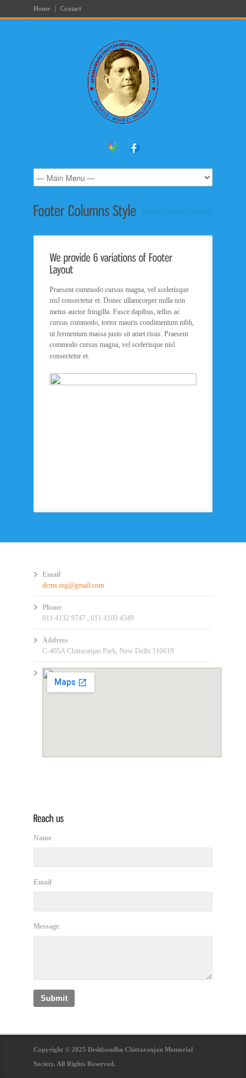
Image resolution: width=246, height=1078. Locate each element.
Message (46, 926)
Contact (70, 8)
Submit (54, 998)
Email (42, 882)
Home (41, 8)
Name (42, 838)
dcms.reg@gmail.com (73, 585)
